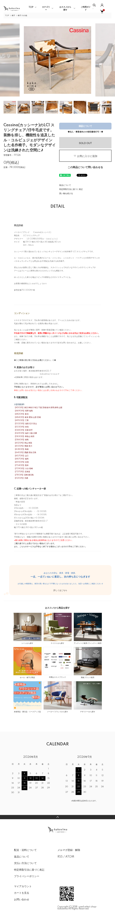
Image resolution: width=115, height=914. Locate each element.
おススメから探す (65, 8)
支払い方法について (25, 863)
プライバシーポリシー (26, 876)
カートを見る (21, 893)
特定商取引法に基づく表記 (71, 189)
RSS (60, 856)
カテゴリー (46, 8)
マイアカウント (23, 886)
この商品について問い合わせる (85, 167)
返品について (65, 185)
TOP (31, 7)
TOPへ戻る (57, 817)
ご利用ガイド (86, 8)
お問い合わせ (21, 899)
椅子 (13, 15)
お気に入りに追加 (87, 156)
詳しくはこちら (60, 590)
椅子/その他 (22, 15)
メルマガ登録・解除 (69, 850)
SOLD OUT (85, 143)
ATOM (69, 856)
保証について (85, 126)
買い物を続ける (66, 193)
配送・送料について (25, 850)
